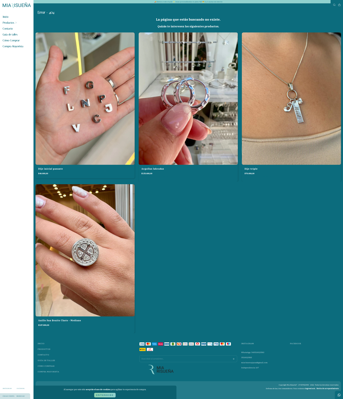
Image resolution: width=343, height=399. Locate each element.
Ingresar (20, 396)
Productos (8, 22)
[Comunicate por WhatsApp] (339, 395)
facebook (21, 388)
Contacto (8, 28)
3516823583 (246, 357)
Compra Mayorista (13, 46)
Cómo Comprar (11, 40)
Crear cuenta (8, 396)
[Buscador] (334, 4)
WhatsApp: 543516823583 (252, 352)
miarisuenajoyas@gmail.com (254, 362)
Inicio (5, 16)
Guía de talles (10, 34)
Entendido (105, 395)
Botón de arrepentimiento (328, 388)
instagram (7, 388)
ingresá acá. (310, 388)
